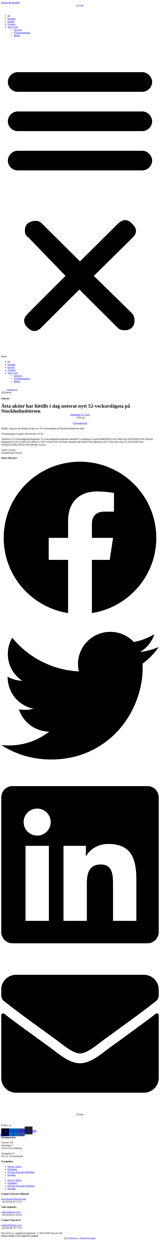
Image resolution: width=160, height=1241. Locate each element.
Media (17, 35)
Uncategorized (80, 423)
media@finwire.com (11, 1225)
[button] (80, 198)
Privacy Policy (15, 1166)
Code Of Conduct (29, 1235)
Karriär (11, 21)
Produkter (12, 1169)
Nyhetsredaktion (22, 32)
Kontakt (11, 18)
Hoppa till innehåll (10, 2)
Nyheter (11, 24)
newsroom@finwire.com (13, 1199)
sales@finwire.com (10, 1212)
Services (18, 30)
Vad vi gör (13, 27)
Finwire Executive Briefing (21, 1172)
